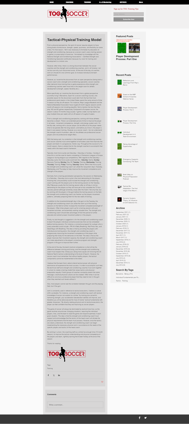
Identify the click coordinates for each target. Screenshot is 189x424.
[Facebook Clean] (139, 417)
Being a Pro (128, 274)
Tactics (118, 281)
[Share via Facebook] (48, 375)
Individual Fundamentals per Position (128, 277)
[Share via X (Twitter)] (54, 375)
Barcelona (119, 274)
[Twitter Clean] (145, 417)
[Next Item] (137, 46)
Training (50, 368)
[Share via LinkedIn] (59, 375)
